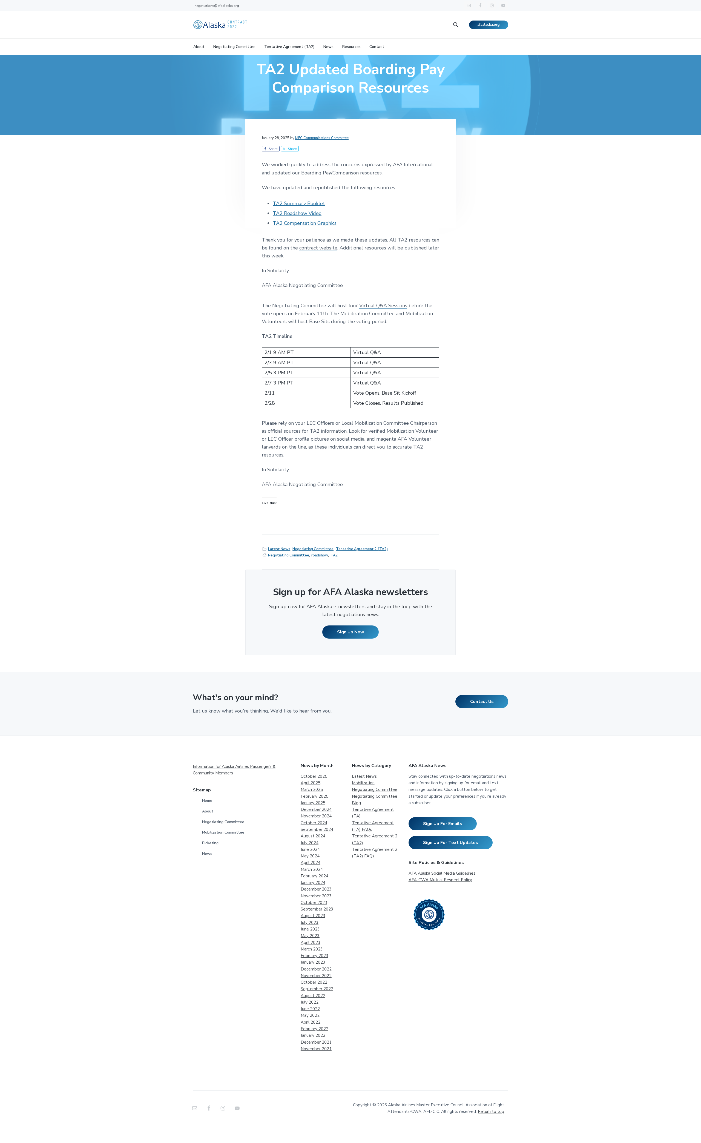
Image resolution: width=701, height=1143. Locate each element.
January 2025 (313, 803)
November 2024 (316, 816)
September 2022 (317, 989)
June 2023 (310, 929)
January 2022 (313, 1035)
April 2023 (310, 942)
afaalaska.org (488, 24)
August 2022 (313, 995)
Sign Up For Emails (442, 824)
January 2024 (313, 882)
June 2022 (310, 1009)
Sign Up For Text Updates (450, 843)
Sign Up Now (350, 632)
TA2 (334, 555)
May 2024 (310, 856)
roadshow (319, 555)
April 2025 (310, 783)
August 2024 (313, 836)
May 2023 (310, 935)
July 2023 (309, 922)
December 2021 (316, 1042)
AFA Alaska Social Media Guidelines (442, 873)
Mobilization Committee (223, 832)
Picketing (210, 843)
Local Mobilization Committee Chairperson (389, 423)
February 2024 (314, 876)
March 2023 (312, 949)
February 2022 (314, 1029)
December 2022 (316, 969)
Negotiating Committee (313, 549)
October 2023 (314, 902)
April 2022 (310, 1022)
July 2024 (309, 843)
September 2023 (317, 909)
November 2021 (316, 1049)
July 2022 (309, 1002)
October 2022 (314, 982)
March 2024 (312, 869)
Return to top (491, 1111)
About (207, 811)
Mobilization (363, 783)
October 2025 (314, 776)
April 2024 (310, 862)
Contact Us (482, 702)
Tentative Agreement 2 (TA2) (362, 549)
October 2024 (314, 823)
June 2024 (310, 849)
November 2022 (316, 975)
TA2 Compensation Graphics (305, 223)
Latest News (279, 549)
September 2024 (317, 829)
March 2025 (312, 789)
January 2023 (313, 962)
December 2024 (316, 809)
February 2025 (314, 796)
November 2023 (316, 896)
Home (207, 800)
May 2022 (310, 1015)
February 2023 (314, 955)
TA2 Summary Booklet (299, 203)
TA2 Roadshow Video (297, 213)
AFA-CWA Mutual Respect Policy (440, 880)
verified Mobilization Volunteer (403, 431)
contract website (318, 248)
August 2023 (313, 915)
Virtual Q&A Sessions (383, 305)
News (207, 853)
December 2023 (316, 889)
